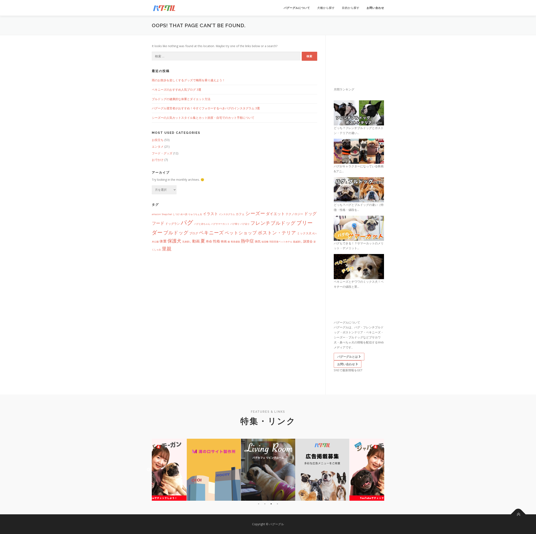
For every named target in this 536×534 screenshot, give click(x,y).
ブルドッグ (175, 232)
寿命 (209, 241)
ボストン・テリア (277, 233)
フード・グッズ (162, 153)
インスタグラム (227, 214)
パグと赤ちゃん (202, 223)
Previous (149, 470)
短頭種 (265, 241)
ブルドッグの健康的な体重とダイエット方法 (181, 99)
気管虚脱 (235, 241)
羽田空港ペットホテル (280, 241)
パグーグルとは (348, 357)
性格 (216, 241)
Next (387, 470)
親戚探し (297, 241)
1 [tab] (258, 504)
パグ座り (235, 223)
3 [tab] (271, 504)
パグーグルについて (297, 7)
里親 (166, 248)
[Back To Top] (518, 514)
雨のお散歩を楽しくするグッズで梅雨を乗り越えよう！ (188, 80)
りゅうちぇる (195, 214)
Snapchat (167, 214)
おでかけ (158, 160)
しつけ (176, 214)
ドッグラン (172, 224)
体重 (163, 241)
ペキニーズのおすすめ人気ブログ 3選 (176, 90)
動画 (196, 241)
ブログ (193, 233)
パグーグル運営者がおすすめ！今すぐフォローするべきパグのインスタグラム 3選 (206, 108)
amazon (156, 214)
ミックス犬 (304, 233)
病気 (258, 241)
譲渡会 (308, 241)
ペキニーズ (211, 232)
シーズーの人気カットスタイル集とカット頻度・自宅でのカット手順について (203, 118)
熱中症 (247, 241)
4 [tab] (277, 504)
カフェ (240, 214)
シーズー (255, 213)
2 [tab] (265, 504)
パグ (187, 222)
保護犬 (174, 241)
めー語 (183, 214)
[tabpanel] (268, 470)
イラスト (210, 213)
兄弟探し (186, 241)
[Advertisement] (367, 64)
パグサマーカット (220, 223)
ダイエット (275, 213)
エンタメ (158, 146)
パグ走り (245, 223)
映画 (224, 241)
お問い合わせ (375, 7)
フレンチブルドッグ (273, 223)
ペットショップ (241, 233)
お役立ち (158, 140)
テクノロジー (294, 214)
